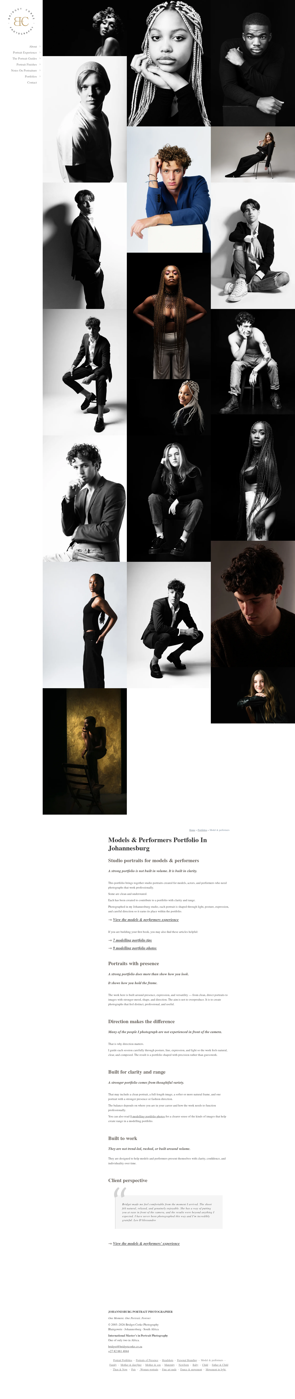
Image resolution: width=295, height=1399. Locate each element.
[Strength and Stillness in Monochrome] (253, 63)
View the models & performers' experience (146, 1243)
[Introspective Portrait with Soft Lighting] (253, 604)
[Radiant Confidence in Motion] (169, 407)
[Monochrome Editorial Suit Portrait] (85, 372)
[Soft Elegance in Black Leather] (253, 695)
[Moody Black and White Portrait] (253, 361)
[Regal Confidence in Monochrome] (253, 477)
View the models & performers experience (146, 919)
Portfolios (31, 76)
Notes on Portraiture (24, 70)
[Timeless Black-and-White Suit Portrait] (85, 246)
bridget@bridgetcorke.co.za (125, 1346)
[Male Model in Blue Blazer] (169, 189)
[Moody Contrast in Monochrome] (85, 119)
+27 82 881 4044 (118, 1351)
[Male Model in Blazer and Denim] (85, 498)
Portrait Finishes (27, 64)
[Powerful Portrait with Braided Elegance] (169, 316)
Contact (32, 82)
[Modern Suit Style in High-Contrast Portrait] (169, 625)
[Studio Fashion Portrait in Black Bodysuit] (85, 625)
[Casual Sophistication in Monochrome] (253, 246)
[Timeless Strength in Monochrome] (169, 498)
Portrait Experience (25, 52)
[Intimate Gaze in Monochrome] (169, 63)
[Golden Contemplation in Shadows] (85, 751)
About (33, 46)
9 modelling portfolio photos (135, 947)
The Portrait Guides (24, 58)
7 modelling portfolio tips (132, 940)
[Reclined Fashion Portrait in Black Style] (253, 154)
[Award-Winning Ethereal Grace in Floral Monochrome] (85, 28)
